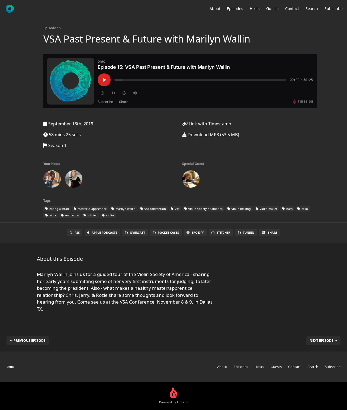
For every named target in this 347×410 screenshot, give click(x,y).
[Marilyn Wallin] (191, 180)
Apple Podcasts (104, 232)
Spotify (198, 232)
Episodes (235, 8)
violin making (241, 209)
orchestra (71, 215)
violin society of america (205, 209)
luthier (92, 215)
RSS (77, 232)
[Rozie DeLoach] (73, 180)
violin (109, 215)
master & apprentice (92, 209)
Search (312, 8)
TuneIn (248, 232)
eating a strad (59, 209)
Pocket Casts (168, 232)
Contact (292, 8)
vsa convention (155, 209)
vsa (176, 209)
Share (272, 232)
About (215, 8)
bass (289, 209)
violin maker (268, 209)
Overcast (137, 232)
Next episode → (323, 340)
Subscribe (333, 8)
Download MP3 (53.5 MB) (213, 135)
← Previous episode (28, 340)
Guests (272, 8)
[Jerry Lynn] (52, 180)
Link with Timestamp (209, 124)
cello (304, 209)
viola (52, 215)
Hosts (255, 8)
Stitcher (223, 232)
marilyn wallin (125, 209)
